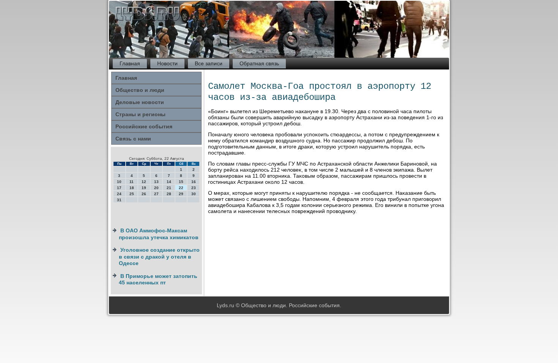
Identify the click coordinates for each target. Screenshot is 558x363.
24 (119, 194)
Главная (130, 63)
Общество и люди (139, 90)
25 (131, 194)
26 (144, 194)
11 (131, 182)
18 (131, 188)
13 (156, 182)
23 (193, 188)
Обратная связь (259, 63)
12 (144, 182)
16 (193, 182)
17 (119, 188)
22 (181, 188)
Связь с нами (133, 139)
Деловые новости (139, 102)
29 (181, 194)
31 (119, 200)
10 (119, 182)
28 (169, 194)
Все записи (208, 63)
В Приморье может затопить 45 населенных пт (158, 279)
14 (169, 182)
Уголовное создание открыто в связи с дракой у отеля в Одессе (159, 256)
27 (156, 194)
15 (181, 182)
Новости (167, 63)
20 (156, 188)
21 (169, 188)
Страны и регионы (140, 114)
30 (193, 194)
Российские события (143, 126)
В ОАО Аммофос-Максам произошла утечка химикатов (159, 233)
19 (144, 188)
